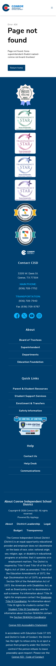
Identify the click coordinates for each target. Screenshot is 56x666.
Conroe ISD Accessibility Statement (28, 625)
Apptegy (34, 517)
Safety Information (30, 410)
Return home (16, 67)
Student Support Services (30, 396)
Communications (30, 471)
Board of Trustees (30, 340)
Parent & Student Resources (30, 388)
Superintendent (30, 347)
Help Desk (30, 463)
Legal (47, 524)
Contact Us (30, 456)
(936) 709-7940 (28, 301)
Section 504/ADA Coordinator (30, 617)
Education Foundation (30, 362)
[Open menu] (52, 8)
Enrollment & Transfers (30, 403)
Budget (18, 530)
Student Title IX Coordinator (23, 609)
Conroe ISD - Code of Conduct (28, 657)
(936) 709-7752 (28, 288)
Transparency (34, 530)
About (9, 524)
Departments (30, 354)
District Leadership (28, 524)
